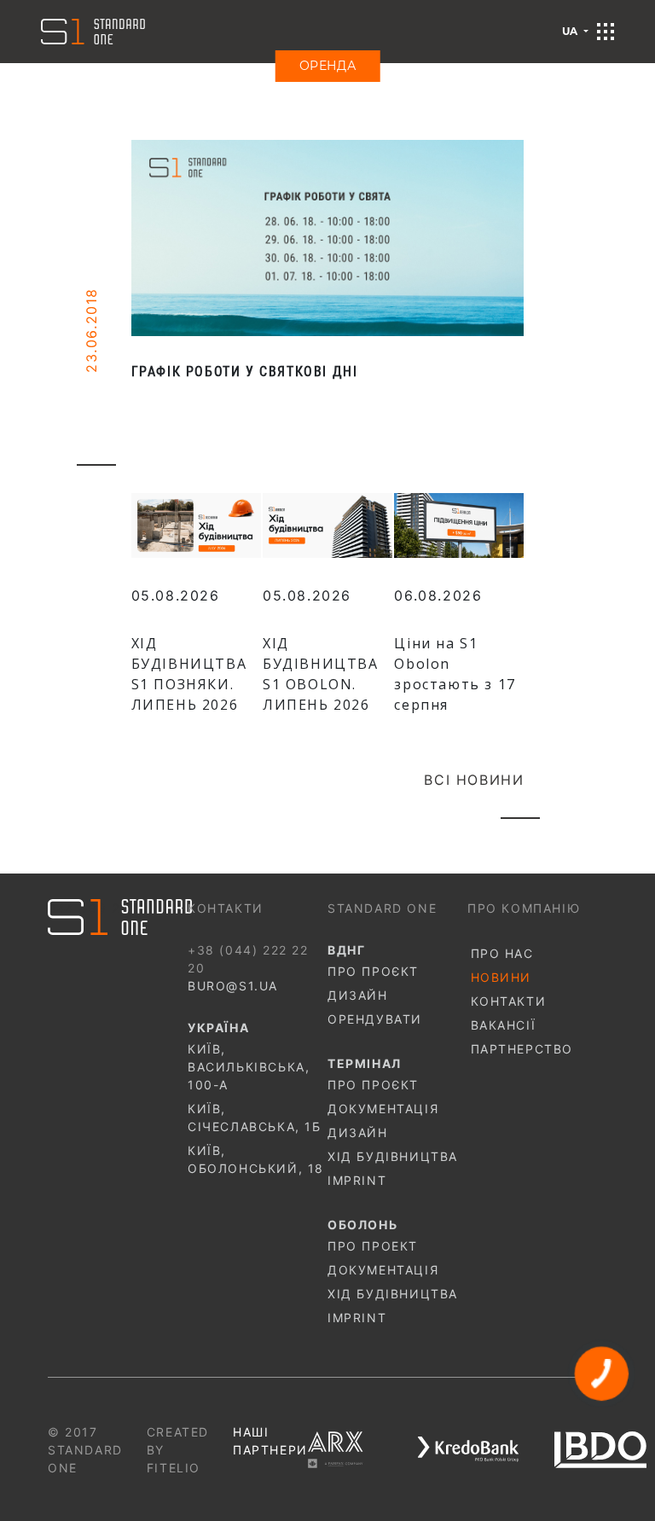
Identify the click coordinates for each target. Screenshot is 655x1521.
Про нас (502, 953)
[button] (605, 31)
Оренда (327, 65)
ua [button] (571, 31)
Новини (501, 977)
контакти (509, 1001)
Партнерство (522, 1049)
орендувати (375, 1019)
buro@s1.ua (233, 985)
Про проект (373, 1246)
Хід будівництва (393, 1156)
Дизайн (358, 995)
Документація (383, 1108)
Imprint (357, 1180)
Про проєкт (373, 971)
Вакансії (503, 1025)
